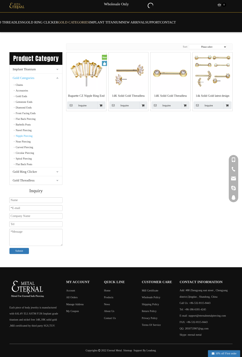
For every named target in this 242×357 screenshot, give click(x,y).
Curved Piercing (24, 147)
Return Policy (149, 311)
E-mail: (203, 315)
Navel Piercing (24, 130)
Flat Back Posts (24, 164)
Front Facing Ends (26, 113)
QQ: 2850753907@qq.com (194, 328)
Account (70, 290)
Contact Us (110, 318)
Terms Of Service (151, 325)
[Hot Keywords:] (150, 5)
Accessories (22, 90)
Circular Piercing (25, 153)
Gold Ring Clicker (25, 171)
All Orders (72, 297)
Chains (19, 85)
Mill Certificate (150, 290)
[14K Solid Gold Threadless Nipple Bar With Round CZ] (170, 72)
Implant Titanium (24, 69)
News (107, 304)
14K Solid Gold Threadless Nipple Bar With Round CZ (170, 96)
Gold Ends (21, 96)
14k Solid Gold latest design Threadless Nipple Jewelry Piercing (212, 96)
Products (108, 297)
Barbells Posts (23, 124)
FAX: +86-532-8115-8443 (194, 322)
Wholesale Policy (151, 297)
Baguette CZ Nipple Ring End (86, 95)
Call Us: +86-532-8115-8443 (195, 303)
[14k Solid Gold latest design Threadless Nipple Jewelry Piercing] (213, 72)
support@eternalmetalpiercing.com (207, 315)
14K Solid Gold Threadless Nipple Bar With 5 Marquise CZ (128, 96)
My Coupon (72, 311)
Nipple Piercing (24, 136)
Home (107, 290)
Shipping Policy (150, 304)
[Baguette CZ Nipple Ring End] (86, 72)
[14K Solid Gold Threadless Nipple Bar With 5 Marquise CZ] (128, 72)
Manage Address (75, 304)
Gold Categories (23, 78)
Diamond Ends (24, 107)
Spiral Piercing (24, 158)
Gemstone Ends (24, 102)
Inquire (82, 105)
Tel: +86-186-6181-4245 (193, 309)
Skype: (184, 334)
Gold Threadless (24, 180)
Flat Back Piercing (26, 119)
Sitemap (127, 350)
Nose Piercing (23, 141)
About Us (109, 311)
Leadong (151, 350)
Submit (19, 250)
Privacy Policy (149, 318)
